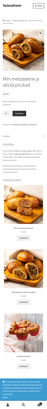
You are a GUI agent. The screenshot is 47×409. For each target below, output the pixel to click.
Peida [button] (5, 397)
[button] (41, 33)
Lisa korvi (19, 113)
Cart (36, 403)
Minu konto (8, 405)
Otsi (23, 405)
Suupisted (33, 124)
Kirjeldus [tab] (6, 136)
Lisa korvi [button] (24, 238)
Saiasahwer (12, 5)
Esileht (8, 20)
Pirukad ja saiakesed (19, 20)
